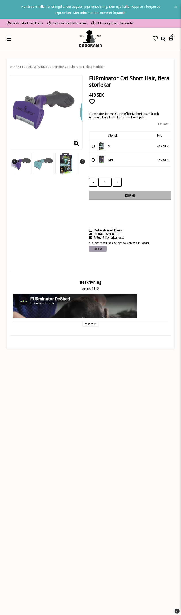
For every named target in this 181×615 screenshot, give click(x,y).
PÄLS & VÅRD (35, 67)
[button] (155, 38)
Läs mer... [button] (164, 124)
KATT (19, 67)
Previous (14, 161)
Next (82, 161)
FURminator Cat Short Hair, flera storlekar (76, 67)
